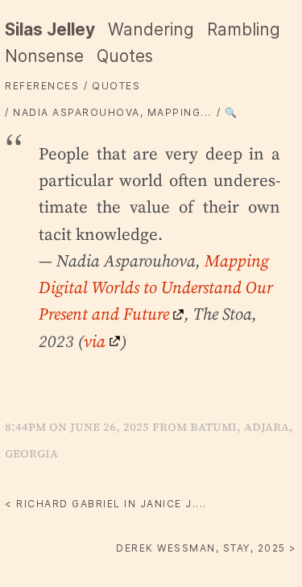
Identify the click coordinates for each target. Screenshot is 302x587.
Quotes (125, 56)
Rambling (243, 29)
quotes (116, 86)
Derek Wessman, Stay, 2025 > (206, 548)
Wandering (151, 29)
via (94, 341)
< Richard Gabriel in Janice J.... (106, 504)
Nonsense (44, 56)
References (42, 86)
